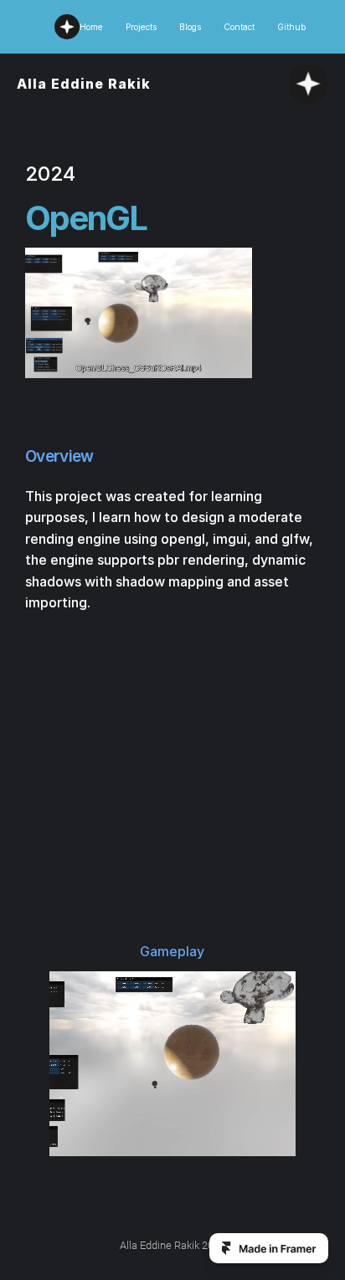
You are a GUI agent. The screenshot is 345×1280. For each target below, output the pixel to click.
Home (91, 27)
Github (291, 27)
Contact (239, 27)
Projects (141, 27)
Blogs (190, 27)
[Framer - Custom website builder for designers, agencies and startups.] (268, 1248)
